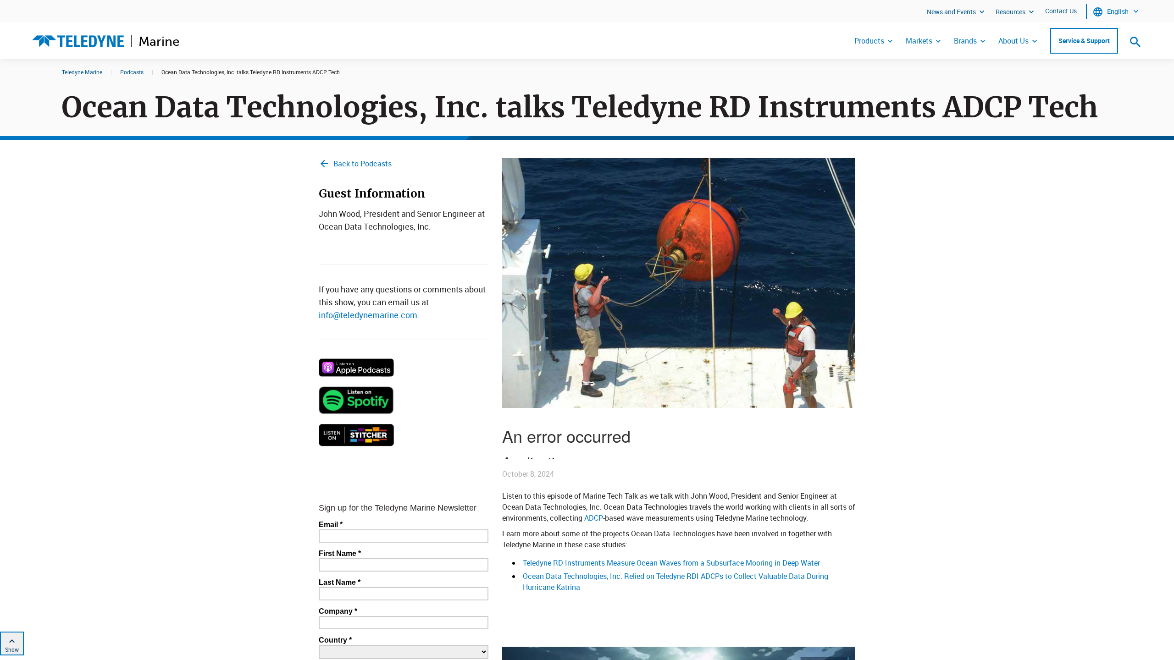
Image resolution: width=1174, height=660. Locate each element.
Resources (1010, 11)
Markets (919, 41)
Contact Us (1061, 10)
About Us (1013, 41)
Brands (965, 41)
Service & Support (1084, 40)
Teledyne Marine (82, 72)
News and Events (951, 11)
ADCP (593, 518)
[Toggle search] (1135, 42)
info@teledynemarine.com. (369, 314)
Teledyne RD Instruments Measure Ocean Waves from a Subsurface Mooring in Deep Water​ (671, 563)
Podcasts (132, 72)
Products (869, 41)
